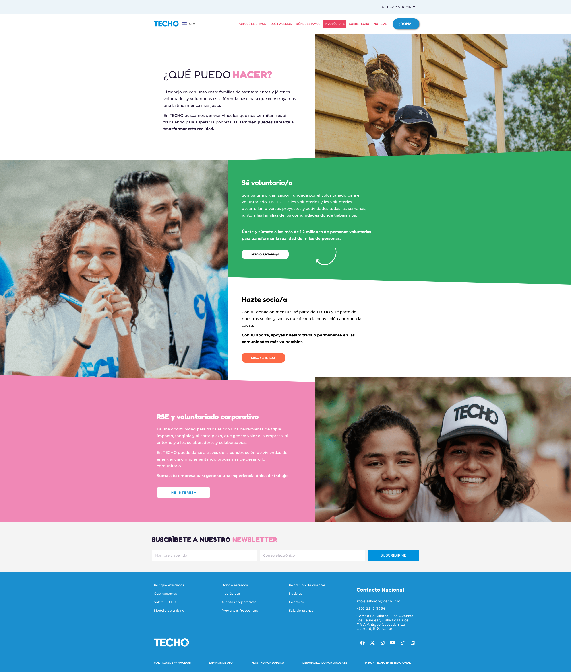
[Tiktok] (402, 642)
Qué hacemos (281, 24)
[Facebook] (362, 642)
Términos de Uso (220, 662)
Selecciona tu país (396, 7)
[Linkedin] (412, 642)
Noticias (380, 24)
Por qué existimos (252, 24)
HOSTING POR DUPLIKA (268, 662)
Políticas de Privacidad (172, 662)
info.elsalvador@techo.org (378, 601)
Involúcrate (335, 24)
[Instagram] (382, 642)
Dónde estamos (308, 24)
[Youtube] (392, 642)
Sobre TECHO (359, 24)
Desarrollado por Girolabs (324, 662)
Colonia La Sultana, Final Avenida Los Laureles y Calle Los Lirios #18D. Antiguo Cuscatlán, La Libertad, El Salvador (385, 622)
